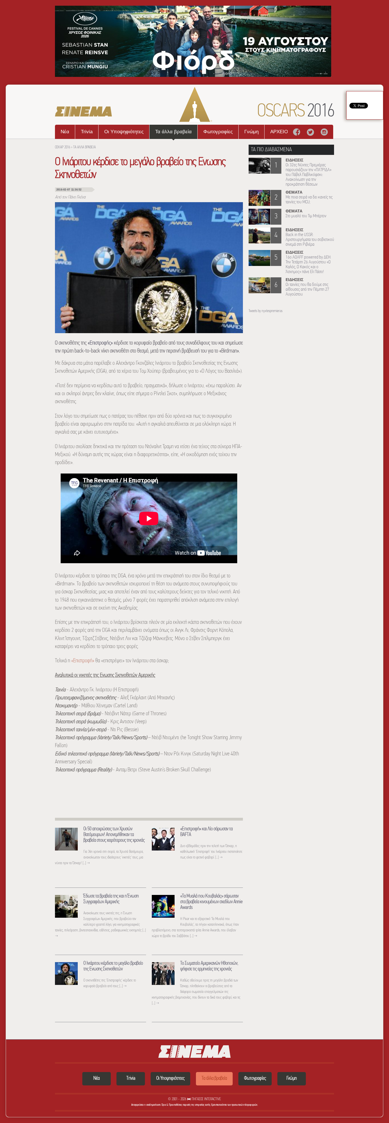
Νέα (65, 131)
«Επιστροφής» (100, 343)
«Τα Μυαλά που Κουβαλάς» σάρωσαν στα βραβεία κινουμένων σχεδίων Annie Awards (211, 902)
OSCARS (295, 112)
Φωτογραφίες (218, 131)
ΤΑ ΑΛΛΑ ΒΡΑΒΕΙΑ (84, 147)
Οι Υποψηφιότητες (124, 131)
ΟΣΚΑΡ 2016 (62, 147)
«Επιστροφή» (82, 661)
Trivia (87, 131)
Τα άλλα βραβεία (173, 131)
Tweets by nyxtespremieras (265, 311)
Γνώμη (251, 131)
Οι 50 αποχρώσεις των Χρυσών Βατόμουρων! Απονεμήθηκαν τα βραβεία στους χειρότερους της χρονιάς (114, 835)
